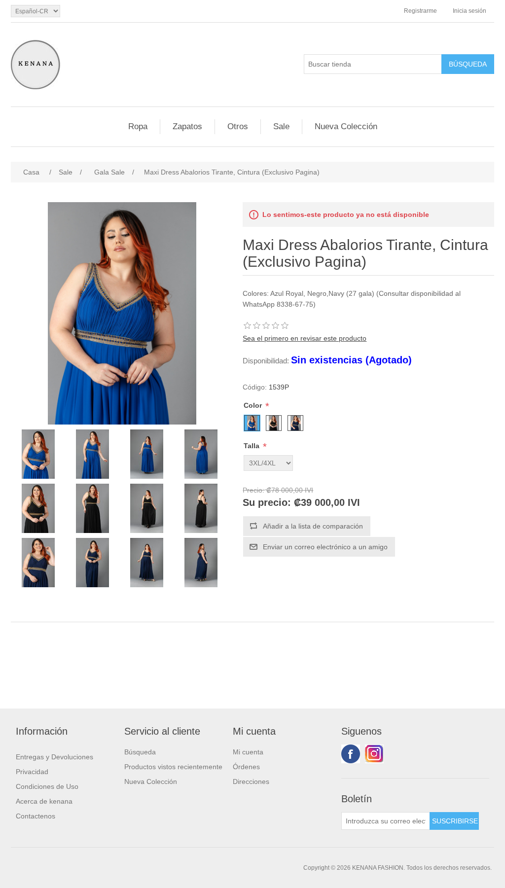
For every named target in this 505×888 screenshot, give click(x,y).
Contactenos (35, 816)
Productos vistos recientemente (173, 767)
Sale (281, 126)
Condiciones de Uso (47, 786)
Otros (237, 126)
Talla (252, 446)
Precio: (253, 490)
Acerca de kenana (44, 801)
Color (254, 405)
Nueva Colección (346, 126)
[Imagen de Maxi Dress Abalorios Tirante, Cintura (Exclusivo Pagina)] (38, 454)
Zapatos (187, 126)
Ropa (137, 126)
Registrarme (420, 10)
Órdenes (246, 767)
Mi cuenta (248, 752)
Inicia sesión (469, 10)
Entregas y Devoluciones (54, 757)
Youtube (374, 754)
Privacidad (32, 772)
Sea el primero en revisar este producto (304, 338)
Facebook (350, 754)
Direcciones (251, 781)
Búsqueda (140, 752)
